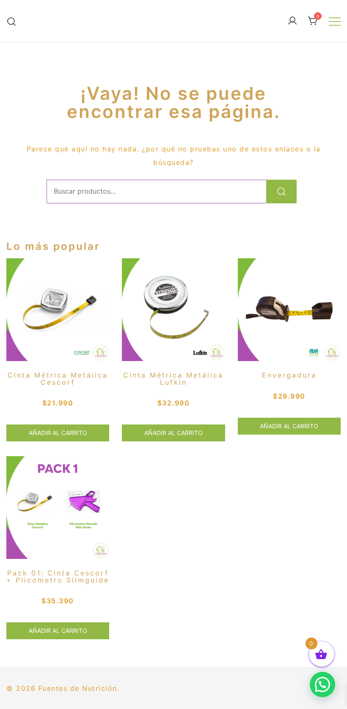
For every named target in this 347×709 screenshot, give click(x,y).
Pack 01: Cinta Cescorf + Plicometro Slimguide (57, 576)
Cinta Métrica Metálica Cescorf (58, 378)
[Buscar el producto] (281, 191)
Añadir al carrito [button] (58, 432)
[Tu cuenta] (292, 21)
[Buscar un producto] (11, 21)
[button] (322, 684)
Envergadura (289, 375)
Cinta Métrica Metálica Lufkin (173, 378)
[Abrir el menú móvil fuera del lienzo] (335, 21)
